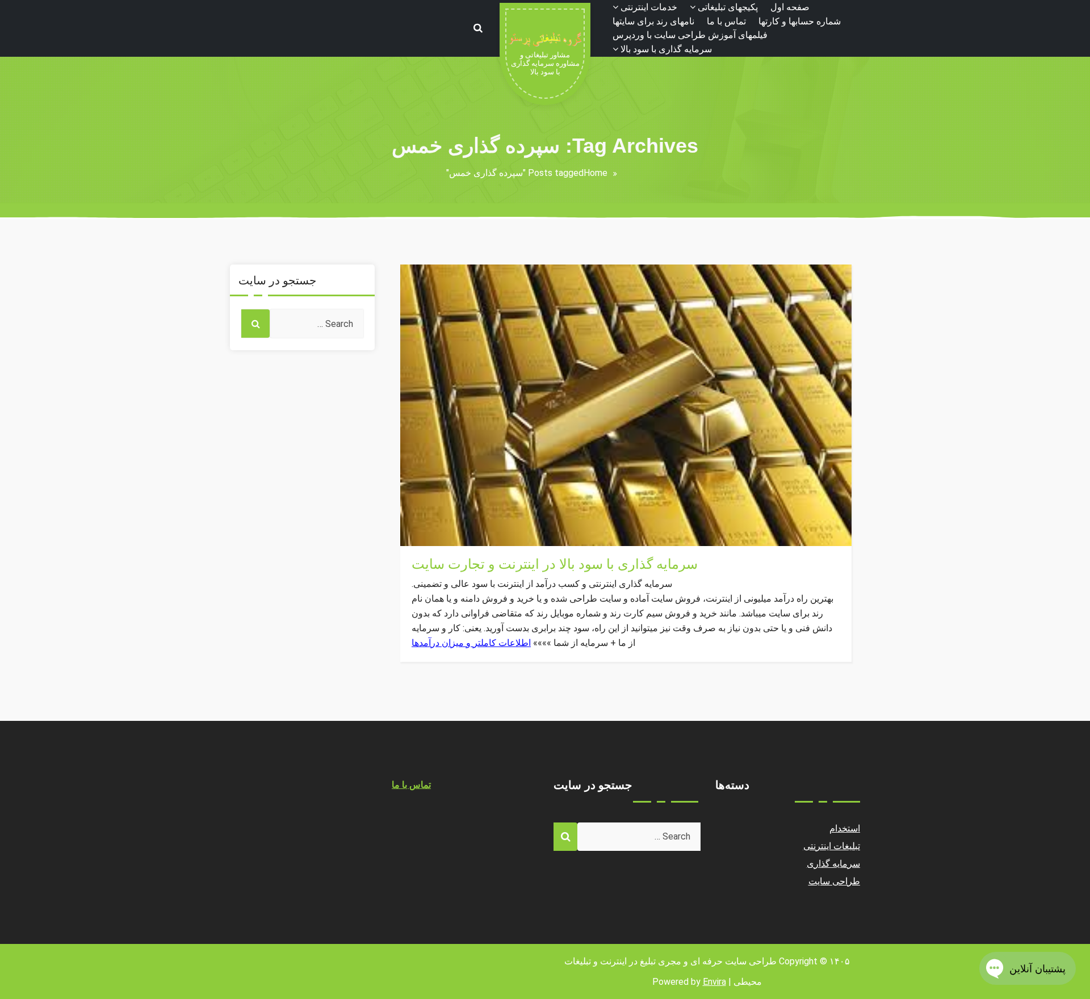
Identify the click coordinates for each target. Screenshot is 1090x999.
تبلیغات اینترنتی (832, 846)
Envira (714, 981)
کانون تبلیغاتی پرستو (449, 511)
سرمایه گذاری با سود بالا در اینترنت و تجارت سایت (555, 564)
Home (595, 172)
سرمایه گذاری (438, 539)
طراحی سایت (834, 881)
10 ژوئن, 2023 (440, 525)
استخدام (844, 828)
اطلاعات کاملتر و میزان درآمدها (471, 642)
